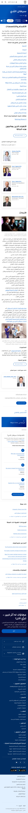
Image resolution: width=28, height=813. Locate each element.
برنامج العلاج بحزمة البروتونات (18, 63)
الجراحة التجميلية (21, 53)
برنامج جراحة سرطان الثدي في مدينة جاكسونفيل (16, 67)
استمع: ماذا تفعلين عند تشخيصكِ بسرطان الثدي (15, 574)
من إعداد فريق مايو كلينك (21, 394)
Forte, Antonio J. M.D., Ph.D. (10, 376)
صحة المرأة (23, 86)
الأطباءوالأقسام (10, 20)
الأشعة (24, 46)
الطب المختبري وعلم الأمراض (18, 56)
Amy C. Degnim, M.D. (17, 166)
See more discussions (18, 494)
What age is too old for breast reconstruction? (17, 454)
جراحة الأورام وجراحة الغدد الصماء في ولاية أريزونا (14, 73)
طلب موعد (22, 15)
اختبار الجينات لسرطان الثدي (20, 513)
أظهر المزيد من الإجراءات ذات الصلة (18, 537)
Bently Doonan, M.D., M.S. (18, 196)
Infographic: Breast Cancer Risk (19, 509)
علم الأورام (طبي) (21, 96)
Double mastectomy (22, 530)
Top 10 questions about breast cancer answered (15, 547)
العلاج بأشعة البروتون (11, 290)
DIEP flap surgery (22, 526)
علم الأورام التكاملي (21, 99)
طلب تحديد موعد (21, 403)
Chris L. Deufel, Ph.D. (16, 181)
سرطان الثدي (18, 11)
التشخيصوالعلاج (17, 20)
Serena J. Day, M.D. (16, 151)
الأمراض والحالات (21, 6)
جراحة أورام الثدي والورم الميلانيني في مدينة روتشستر (14, 78)
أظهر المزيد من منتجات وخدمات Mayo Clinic (16, 577)
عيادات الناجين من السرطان (18, 103)
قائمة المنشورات (16, 351)
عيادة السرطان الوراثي (20, 113)
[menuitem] (18, 21)
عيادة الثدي (23, 109)
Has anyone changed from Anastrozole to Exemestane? (15, 469)
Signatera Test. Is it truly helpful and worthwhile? (16, 484)
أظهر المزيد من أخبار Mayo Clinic (19, 564)
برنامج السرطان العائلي (19, 60)
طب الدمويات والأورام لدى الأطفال (16, 89)
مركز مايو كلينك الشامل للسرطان (16, 308)
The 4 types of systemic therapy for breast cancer (15, 550)
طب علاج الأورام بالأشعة (19, 93)
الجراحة (24, 50)
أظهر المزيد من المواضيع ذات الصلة (18, 516)
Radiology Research (20, 119)
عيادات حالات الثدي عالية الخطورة (17, 106)
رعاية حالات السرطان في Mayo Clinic (15, 83)
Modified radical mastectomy (19, 533)
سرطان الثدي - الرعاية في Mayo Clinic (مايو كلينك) (15, 398)
